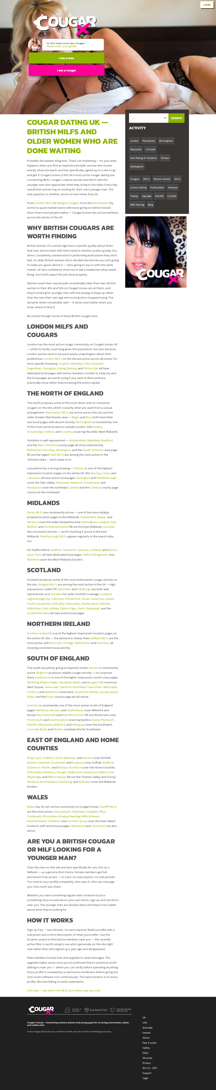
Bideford (59, 724)
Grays (30, 696)
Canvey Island (108, 692)
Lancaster (33, 478)
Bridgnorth (100, 554)
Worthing (33, 682)
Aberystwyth (62, 811)
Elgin (73, 608)
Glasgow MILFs (47, 584)
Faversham (94, 687)
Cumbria (95, 487)
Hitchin (45, 767)
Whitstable (110, 687)
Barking (72, 368)
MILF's (146, 179)
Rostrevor (103, 643)
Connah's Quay (77, 821)
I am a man (66, 58)
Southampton (58, 720)
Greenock (97, 598)
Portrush (56, 643)
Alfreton (32, 522)
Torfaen (165, 158)
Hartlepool (34, 487)
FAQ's (145, 1053)
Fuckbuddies (157, 187)
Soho (87, 363)
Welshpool (78, 826)
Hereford (33, 781)
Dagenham (34, 368)
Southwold (58, 762)
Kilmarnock (72, 598)
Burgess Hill (95, 682)
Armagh (68, 643)
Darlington (83, 478)
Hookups (173, 187)
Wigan (75, 417)
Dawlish (32, 724)
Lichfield (95, 550)
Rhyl (102, 811)
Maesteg (74, 816)
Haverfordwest (36, 821)
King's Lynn (34, 758)
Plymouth (107, 720)
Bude (43, 729)
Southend (81, 692)
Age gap (146, 196)
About (145, 1038)
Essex (50, 696)
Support (146, 1073)
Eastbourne (43, 677)
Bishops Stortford (69, 767)
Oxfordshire (34, 772)
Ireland (146, 1033)
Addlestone (74, 772)
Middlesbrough (106, 478)
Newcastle (62, 482)
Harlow (93, 692)
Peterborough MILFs (53, 536)
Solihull (49, 431)
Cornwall (33, 729)
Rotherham (34, 450)
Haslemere (91, 772)
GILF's (177, 179)
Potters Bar (91, 368)
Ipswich (32, 762)
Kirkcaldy (58, 603)
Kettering (65, 781)
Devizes (55, 710)
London (134, 141)
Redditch (33, 559)
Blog (150, 204)
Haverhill (43, 762)
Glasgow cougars (68, 203)
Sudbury (77, 762)
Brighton (42, 672)
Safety (146, 1048)
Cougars (134, 179)
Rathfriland (82, 643)
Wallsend (76, 482)
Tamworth (69, 550)
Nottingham (89, 522)
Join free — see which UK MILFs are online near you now (63, 990)
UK (144, 1017)
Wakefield (93, 440)
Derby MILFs (35, 512)
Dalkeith (104, 603)
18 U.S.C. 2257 (149, 1068)
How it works (149, 1043)
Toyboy (134, 196)
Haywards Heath (69, 682)
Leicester (109, 526)
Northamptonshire (56, 526)
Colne (106, 473)
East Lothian (50, 608)
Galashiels (93, 608)
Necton (87, 758)
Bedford (108, 762)
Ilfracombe (45, 724)
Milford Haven (90, 816)
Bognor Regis (49, 682)
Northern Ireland (38, 633)
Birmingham (84, 422)
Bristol (94, 668)
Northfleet (79, 687)
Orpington (49, 368)
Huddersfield (77, 440)
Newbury (49, 772)
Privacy (146, 1063)
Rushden (84, 781)
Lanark (109, 598)
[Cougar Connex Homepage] (62, 35)
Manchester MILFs (57, 412)
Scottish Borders (38, 613)
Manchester (100, 203)
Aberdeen (64, 589)
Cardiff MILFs (108, 806)
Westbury (42, 710)
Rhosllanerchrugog (55, 816)
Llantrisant (98, 826)
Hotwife (159, 196)
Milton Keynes (57, 777)
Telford (87, 554)
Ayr (48, 598)
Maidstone (52, 692)
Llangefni (92, 811)
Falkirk (64, 608)
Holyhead (78, 811)
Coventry (67, 431)
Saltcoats (58, 598)
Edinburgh (84, 589)
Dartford (65, 687)
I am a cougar (66, 70)
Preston (79, 468)
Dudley (97, 426)
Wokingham (136, 166)
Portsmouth (35, 720)
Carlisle (74, 487)
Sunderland (91, 482)
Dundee (56, 594)
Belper (102, 517)
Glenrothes (73, 603)
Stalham (48, 758)
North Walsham (65, 758)
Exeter (96, 720)
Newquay (78, 724)
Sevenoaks (52, 687)
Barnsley (49, 450)
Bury (89, 417)
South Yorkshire (93, 450)
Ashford (32, 692)
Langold (104, 522)
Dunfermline (90, 603)
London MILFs (43, 203)
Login (207, 5)
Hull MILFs (57, 454)
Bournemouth (46, 715)
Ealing (61, 368)
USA (144, 1022)
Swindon (33, 705)
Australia (147, 1027)
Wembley (77, 363)
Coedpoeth (34, 816)
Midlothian (34, 608)
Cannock (83, 550)
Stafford (55, 550)
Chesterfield (88, 517)
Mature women (162, 179)
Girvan (85, 598)
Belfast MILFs (99, 638)
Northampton (49, 781)
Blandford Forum (73, 715)
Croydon (63, 363)
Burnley (96, 473)
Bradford (107, 440)
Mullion (58, 729)
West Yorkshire (47, 445)
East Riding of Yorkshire (143, 158)
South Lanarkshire (39, 603)
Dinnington (63, 450)
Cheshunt (33, 767)
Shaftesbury (75, 710)
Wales (31, 806)
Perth (81, 608)
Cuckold (171, 196)
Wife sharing (137, 204)
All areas (147, 1058)
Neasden (98, 363)
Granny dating (138, 187)
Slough (61, 772)
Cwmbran (54, 821)
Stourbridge (35, 431)
